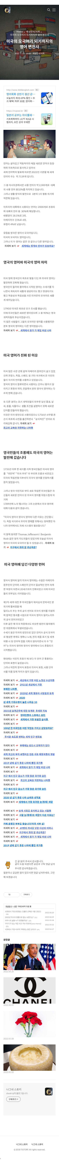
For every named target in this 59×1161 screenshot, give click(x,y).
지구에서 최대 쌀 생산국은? (23, 547)
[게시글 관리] (16, 895)
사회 (15, 906)
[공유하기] (13, 895)
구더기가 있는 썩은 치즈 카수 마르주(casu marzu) (23, 923)
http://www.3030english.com (20, 90)
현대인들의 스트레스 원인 (33, 715)
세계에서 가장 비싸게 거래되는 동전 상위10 (20, 929)
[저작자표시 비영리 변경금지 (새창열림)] (36, 895)
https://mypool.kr (14, 111)
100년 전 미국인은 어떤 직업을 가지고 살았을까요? (28, 728)
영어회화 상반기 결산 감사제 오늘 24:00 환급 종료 (20, 94)
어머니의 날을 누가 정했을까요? (16, 920)
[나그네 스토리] (17, 10)
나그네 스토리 (13, 1089)
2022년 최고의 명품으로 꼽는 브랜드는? (19, 917)
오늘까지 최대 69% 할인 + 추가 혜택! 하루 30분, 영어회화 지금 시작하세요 (20, 99)
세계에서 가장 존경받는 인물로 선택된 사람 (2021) (23, 911)
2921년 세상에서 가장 (31, 684)
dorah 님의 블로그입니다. (17, 1093)
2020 (22, 698)
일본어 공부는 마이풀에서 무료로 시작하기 (20, 115)
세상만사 (9, 906)
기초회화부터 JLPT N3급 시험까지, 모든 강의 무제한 (20, 120)
